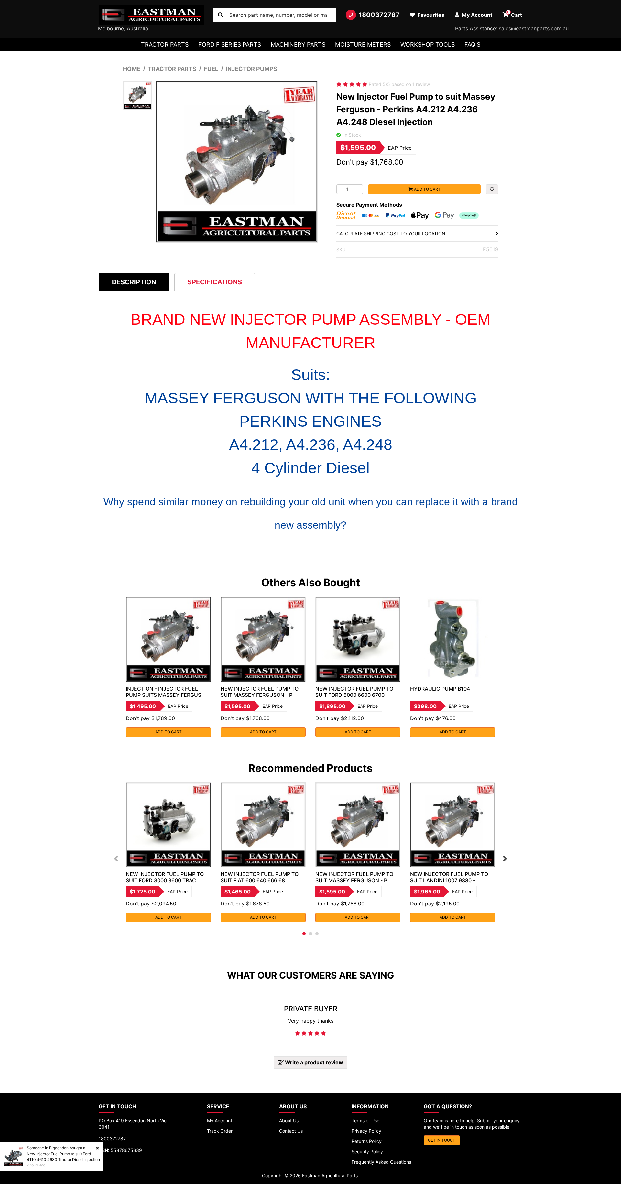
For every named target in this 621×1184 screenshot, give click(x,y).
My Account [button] (476, 15)
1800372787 (379, 15)
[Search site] (220, 15)
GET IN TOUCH (442, 1140)
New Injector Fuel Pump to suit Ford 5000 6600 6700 (354, 691)
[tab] (134, 282)
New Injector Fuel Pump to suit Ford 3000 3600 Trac (165, 877)
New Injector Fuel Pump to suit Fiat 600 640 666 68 (260, 877)
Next (504, 858)
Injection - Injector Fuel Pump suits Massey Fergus (163, 691)
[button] (492, 189)
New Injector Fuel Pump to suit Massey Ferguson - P (260, 691)
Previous (116, 858)
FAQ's (472, 44)
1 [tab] (304, 933)
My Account (219, 1120)
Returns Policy (367, 1141)
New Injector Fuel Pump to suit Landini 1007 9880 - (449, 877)
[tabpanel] (168, 667)
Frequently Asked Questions (381, 1162)
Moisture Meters (363, 44)
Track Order (220, 1131)
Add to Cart (427, 189)
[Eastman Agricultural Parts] (151, 15)
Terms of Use (365, 1120)
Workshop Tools (427, 44)
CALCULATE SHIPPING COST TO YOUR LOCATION (390, 233)
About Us (289, 1120)
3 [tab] (317, 933)
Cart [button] (514, 14)
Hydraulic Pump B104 (440, 688)
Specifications (215, 282)
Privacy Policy (366, 1131)
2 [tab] (310, 933)
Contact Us (291, 1131)
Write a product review (313, 1062)
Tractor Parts (165, 44)
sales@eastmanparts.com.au (534, 28)
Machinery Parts (298, 44)
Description (134, 282)
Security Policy (367, 1151)
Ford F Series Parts (229, 44)
